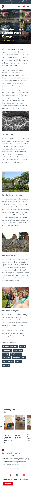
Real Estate (6, 357)
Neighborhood (15, 354)
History (22, 346)
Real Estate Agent (18, 357)
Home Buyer (7, 350)
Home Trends (6, 40)
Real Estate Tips (8, 361)
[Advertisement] (15, 389)
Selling (18, 361)
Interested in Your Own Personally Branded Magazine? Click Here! (15, 2)
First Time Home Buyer (10, 346)
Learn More (8, 483)
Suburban (6, 365)
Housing (5, 354)
